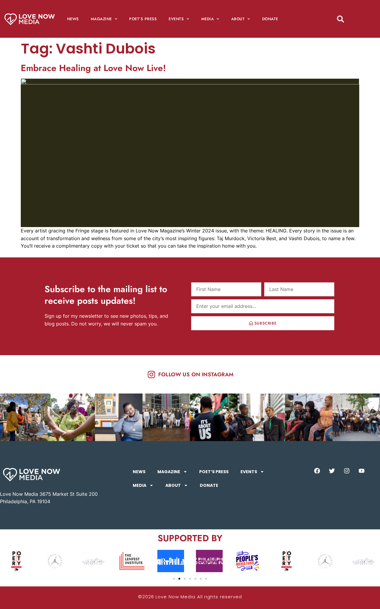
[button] (174, 579)
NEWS (73, 19)
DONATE (270, 19)
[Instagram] (347, 471)
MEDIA (207, 19)
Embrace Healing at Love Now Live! (93, 68)
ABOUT (238, 19)
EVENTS (176, 19)
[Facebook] (317, 471)
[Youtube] (362, 471)
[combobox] (351, 18)
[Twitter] (332, 471)
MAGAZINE (101, 19)
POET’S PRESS (143, 19)
